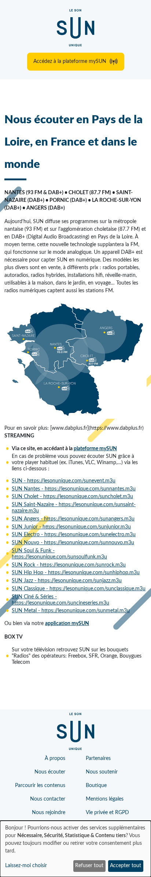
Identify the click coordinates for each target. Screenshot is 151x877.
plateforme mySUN (95, 448)
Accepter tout (125, 865)
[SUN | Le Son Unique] (75, 28)
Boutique (96, 785)
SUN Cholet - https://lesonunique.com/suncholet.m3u (72, 496)
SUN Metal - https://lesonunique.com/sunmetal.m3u (71, 610)
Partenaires (98, 758)
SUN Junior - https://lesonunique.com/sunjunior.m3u (71, 527)
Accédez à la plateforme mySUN (69, 61)
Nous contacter (47, 799)
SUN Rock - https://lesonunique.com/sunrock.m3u (69, 565)
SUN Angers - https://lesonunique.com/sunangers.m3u (73, 519)
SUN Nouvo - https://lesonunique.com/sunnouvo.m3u (73, 542)
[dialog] (75, 849)
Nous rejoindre (48, 812)
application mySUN (67, 623)
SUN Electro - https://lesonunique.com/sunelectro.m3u (74, 534)
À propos (55, 758)
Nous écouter (49, 772)
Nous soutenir (102, 772)
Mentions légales (105, 799)
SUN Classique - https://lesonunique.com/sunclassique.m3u (79, 588)
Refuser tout (89, 865)
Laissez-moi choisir (26, 865)
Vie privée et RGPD (107, 812)
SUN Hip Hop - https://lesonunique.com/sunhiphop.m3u (76, 572)
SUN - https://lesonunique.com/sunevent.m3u (63, 480)
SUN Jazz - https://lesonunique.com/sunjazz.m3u (67, 580)
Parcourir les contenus (40, 785)
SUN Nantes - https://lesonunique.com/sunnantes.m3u (74, 489)
